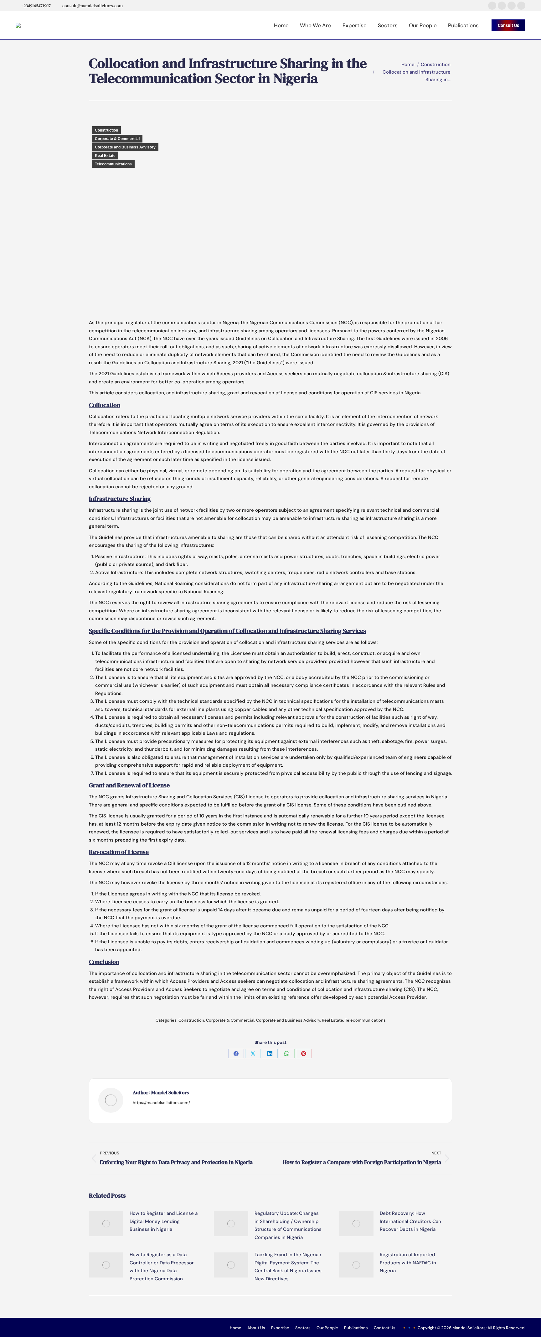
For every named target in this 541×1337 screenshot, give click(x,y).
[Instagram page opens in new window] (512, 6)
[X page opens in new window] (502, 6)
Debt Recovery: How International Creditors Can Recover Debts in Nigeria (410, 1221)
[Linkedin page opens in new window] (521, 6)
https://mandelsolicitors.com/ (161, 1102)
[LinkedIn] (270, 1053)
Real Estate (105, 155)
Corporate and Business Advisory (125, 147)
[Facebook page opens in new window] (492, 6)
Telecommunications (113, 164)
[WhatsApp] (287, 1053)
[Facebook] (236, 1053)
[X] (253, 1053)
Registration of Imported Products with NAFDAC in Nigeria (408, 1262)
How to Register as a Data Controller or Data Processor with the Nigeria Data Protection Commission (162, 1266)
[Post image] (106, 1223)
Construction (106, 130)
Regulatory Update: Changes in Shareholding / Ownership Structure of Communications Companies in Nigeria (288, 1225)
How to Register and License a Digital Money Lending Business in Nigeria (164, 1221)
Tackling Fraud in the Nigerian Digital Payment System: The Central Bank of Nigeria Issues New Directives (288, 1266)
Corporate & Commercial (117, 139)
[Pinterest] (304, 1053)
